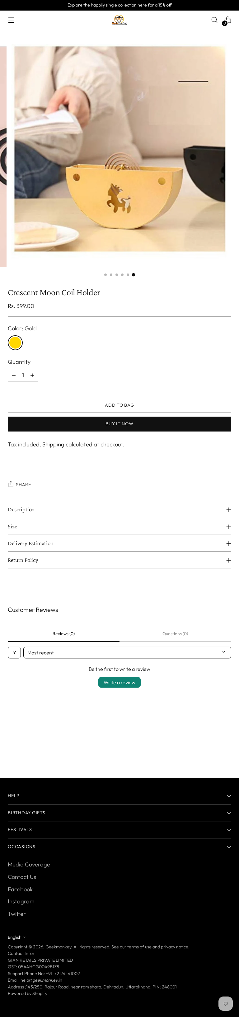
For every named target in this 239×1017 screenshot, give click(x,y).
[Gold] (15, 342)
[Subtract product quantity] (13, 375)
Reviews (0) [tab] (64, 633)
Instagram (21, 901)
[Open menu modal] (11, 20)
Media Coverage (29, 864)
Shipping (53, 444)
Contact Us (22, 876)
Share (23, 484)
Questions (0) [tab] (175, 633)
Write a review (119, 682)
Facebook (20, 889)
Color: (22, 328)
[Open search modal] (214, 20)
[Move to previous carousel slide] (211, 750)
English (14, 937)
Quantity (19, 361)
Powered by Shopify (27, 993)
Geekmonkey (58, 947)
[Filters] (14, 652)
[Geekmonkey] (119, 20)
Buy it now (119, 424)
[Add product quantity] (32, 375)
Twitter (17, 913)
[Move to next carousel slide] (226, 750)
